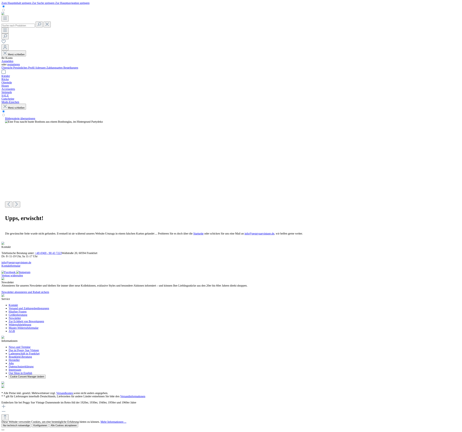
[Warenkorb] (3, 72)
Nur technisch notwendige (16, 425)
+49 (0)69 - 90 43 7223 (48, 253)
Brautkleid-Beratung (20, 356)
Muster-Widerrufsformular (23, 327)
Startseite (198, 233)
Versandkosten (64, 393)
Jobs (11, 363)
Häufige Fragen (18, 311)
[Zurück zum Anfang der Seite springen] (5, 417)
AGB (12, 331)
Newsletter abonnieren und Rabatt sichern (25, 292)
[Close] (2, 429)
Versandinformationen (132, 396)
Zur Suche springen (43, 3)
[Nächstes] (16, 204)
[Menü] (5, 19)
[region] (231, 162)
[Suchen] (39, 24)
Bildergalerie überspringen (20, 118)
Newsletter (15, 318)
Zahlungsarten (54, 67)
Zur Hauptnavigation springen (72, 3)
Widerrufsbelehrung (20, 324)
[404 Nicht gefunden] (54, 121)
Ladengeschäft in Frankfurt (24, 353)
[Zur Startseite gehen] (2, 13)
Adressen (40, 67)
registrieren (13, 64)
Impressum (15, 369)
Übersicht (7, 67)
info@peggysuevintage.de (259, 233)
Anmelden (7, 61)
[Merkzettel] (3, 42)
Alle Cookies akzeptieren (64, 425)
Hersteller (14, 360)
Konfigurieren (40, 425)
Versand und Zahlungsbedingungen (29, 308)
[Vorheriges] (8, 204)
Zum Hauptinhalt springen (16, 3)
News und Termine (19, 347)
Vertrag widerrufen (12, 275)
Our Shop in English (20, 373)
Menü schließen (16, 54)
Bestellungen (70, 67)
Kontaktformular (10, 265)
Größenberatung (18, 314)
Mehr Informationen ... (113, 421)
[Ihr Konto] (5, 47)
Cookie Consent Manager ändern (27, 376)
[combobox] (18, 25)
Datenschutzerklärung (21, 366)
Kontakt (13, 305)
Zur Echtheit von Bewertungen (26, 321)
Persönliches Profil (24, 67)
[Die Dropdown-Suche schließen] (47, 24)
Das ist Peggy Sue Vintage (24, 350)
